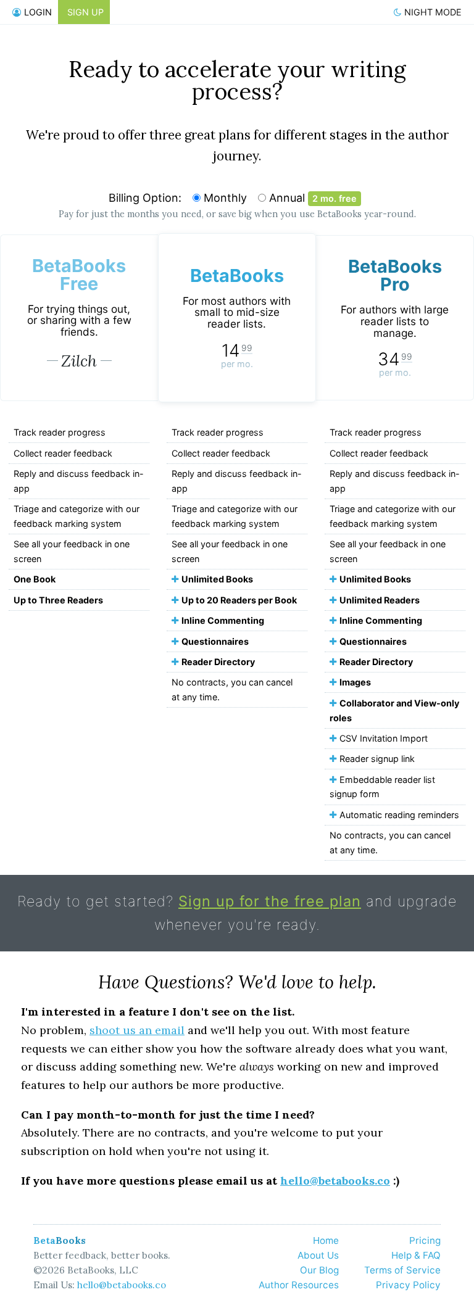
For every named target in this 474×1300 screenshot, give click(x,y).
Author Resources (299, 1285)
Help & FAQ (416, 1255)
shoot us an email (137, 1030)
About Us (318, 1255)
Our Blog (319, 1270)
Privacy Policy (408, 1285)
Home (326, 1240)
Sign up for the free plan (269, 901)
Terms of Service (402, 1270)
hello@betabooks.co (335, 1181)
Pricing (425, 1240)
